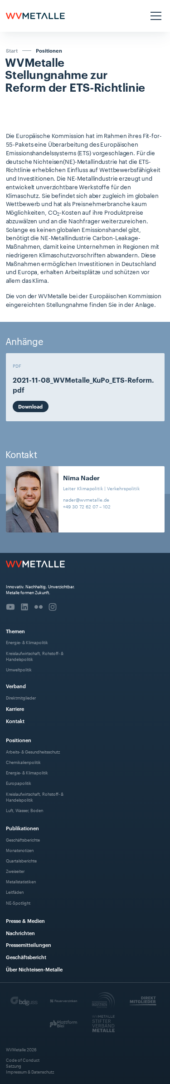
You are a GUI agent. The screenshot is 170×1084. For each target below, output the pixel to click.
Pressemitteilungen (28, 944)
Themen (15, 630)
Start (12, 50)
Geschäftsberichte (23, 839)
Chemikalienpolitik (23, 762)
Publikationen (22, 827)
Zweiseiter (15, 870)
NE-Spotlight (18, 902)
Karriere (15, 708)
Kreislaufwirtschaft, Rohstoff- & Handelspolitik (34, 656)
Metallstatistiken (21, 881)
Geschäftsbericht (26, 956)
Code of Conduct (22, 1060)
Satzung (13, 1066)
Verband (16, 685)
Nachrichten (20, 932)
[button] (155, 16)
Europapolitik (18, 782)
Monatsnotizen (20, 850)
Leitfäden (15, 891)
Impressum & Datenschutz (30, 1071)
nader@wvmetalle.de (86, 499)
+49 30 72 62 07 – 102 (87, 506)
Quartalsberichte (21, 860)
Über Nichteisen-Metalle (34, 969)
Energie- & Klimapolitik (27, 642)
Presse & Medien (25, 920)
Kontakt (15, 720)
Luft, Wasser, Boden (24, 810)
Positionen (49, 51)
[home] (35, 16)
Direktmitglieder (21, 697)
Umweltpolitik (19, 669)
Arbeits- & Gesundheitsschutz (33, 751)
